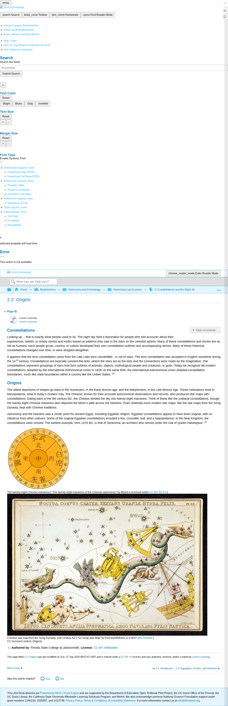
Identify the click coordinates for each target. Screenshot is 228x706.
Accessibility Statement (122, 700)
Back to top (13, 668)
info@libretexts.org (188, 700)
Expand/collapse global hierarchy (11, 289)
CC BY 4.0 (127, 656)
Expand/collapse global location (219, 288)
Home (24, 289)
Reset (5, 97)
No (62, 678)
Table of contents (205, 330)
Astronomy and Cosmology (84, 289)
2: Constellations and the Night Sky (175, 289)
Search (13, 282)
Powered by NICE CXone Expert (59, 693)
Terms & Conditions (95, 700)
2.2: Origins (30, 656)
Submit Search (11, 73)
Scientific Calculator (19, 194)
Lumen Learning (28, 321)
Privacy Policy (74, 700)
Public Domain (144, 637)
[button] (13, 220)
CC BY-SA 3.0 (158, 492)
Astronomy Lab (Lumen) (127, 289)
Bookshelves (48, 289)
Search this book (10, 62)
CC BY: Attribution (106, 647)
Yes (48, 678)
